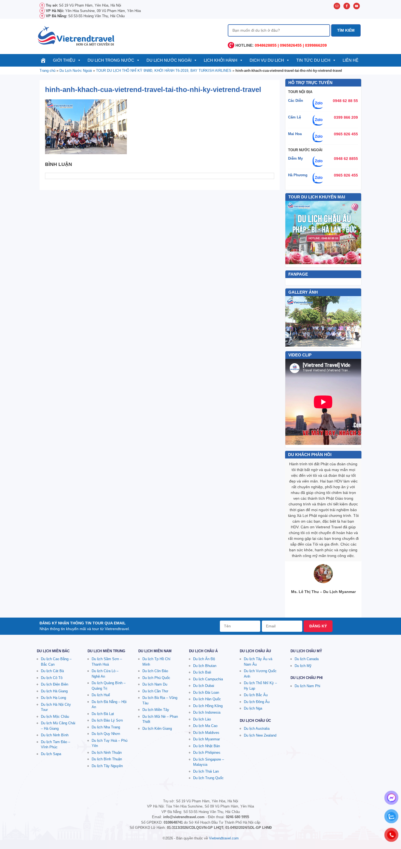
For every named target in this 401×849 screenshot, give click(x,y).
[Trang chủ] (43, 60)
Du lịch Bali (202, 672)
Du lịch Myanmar (206, 739)
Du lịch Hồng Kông (208, 706)
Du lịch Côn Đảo (155, 671)
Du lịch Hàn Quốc (207, 699)
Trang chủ (47, 70)
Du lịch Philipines (206, 752)
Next (354, 321)
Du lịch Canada (307, 659)
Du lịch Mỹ (303, 666)
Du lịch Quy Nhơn (106, 734)
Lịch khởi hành (220, 60)
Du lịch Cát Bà (52, 671)
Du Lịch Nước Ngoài (168, 60)
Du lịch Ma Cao (205, 726)
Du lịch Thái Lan (206, 771)
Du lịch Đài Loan (206, 692)
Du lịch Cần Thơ (155, 691)
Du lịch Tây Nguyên (107, 766)
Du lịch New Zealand (260, 735)
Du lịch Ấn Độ (204, 659)
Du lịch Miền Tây (155, 710)
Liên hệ (350, 60)
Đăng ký (318, 626)
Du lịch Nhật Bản (206, 746)
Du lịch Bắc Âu (256, 695)
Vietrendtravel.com (224, 838)
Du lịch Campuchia (208, 679)
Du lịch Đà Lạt (103, 714)
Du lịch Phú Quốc (156, 678)
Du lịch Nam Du (154, 684)
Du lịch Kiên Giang (157, 728)
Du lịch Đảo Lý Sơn (107, 720)
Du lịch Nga (253, 708)
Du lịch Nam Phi (307, 686)
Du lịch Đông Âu (257, 702)
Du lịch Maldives (206, 733)
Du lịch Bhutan (204, 666)
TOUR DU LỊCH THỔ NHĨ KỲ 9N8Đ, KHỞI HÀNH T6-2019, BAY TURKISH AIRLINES (163, 70)
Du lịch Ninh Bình (54, 735)
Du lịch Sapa (51, 754)
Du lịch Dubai (203, 686)
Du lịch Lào (202, 719)
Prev (292, 321)
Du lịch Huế (101, 695)
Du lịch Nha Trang (106, 727)
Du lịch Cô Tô (51, 678)
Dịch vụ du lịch (267, 60)
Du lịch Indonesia (206, 712)
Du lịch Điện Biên (54, 684)
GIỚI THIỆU (64, 60)
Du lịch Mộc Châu (55, 716)
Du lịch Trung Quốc (208, 778)
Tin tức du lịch (313, 60)
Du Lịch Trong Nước (111, 60)
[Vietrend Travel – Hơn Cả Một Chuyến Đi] (76, 35)
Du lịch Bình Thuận (107, 759)
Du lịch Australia (257, 728)
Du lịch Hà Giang (54, 691)
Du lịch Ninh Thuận (107, 752)
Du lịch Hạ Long (53, 698)
